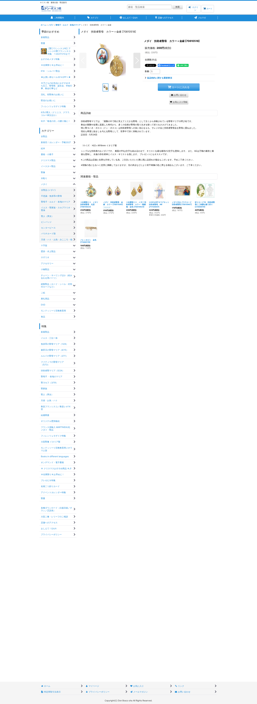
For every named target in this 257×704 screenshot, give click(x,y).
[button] (82, 60)
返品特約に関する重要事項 (159, 78)
